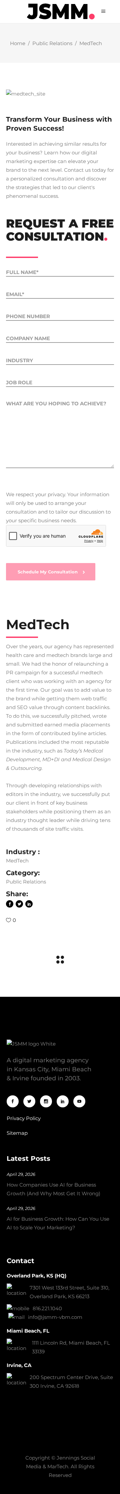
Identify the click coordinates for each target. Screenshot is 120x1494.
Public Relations (52, 43)
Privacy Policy (24, 1118)
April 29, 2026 (21, 1174)
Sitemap (17, 1133)
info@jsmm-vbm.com (55, 1317)
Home (17, 43)
